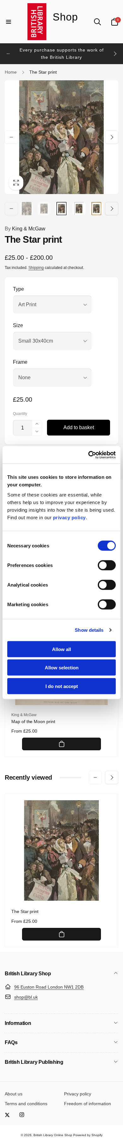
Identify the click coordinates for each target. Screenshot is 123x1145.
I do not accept (61, 686)
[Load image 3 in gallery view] (61, 208)
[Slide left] (8, 53)
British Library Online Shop (52, 1135)
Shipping (36, 267)
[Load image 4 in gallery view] (79, 208)
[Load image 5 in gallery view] (96, 208)
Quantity (20, 414)
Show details (89, 630)
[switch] (107, 565)
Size (18, 325)
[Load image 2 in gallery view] (44, 208)
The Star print (24, 911)
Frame (20, 362)
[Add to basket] (61, 744)
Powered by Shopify (87, 1135)
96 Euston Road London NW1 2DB (49, 987)
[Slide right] (114, 53)
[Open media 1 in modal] (61, 137)
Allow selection (62, 667)
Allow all (61, 649)
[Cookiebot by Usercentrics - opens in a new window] (88, 455)
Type (18, 289)
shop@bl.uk (26, 997)
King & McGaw (25, 228)
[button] (8, 22)
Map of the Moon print (33, 721)
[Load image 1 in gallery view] (26, 208)
